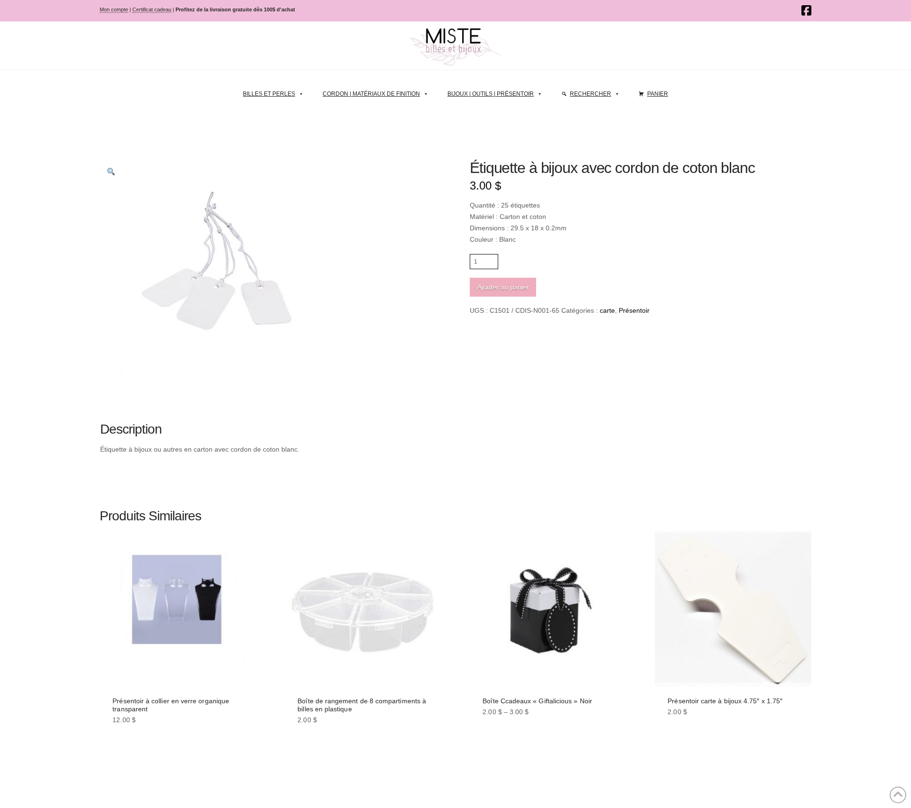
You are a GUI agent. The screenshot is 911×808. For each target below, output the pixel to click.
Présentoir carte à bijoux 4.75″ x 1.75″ (725, 701)
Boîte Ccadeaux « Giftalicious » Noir (537, 701)
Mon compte (114, 9)
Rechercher (590, 94)
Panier (657, 94)
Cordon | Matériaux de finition (371, 94)
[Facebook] (806, 10)
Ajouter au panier (503, 287)
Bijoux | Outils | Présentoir (490, 94)
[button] (111, 171)
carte (607, 310)
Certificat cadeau (151, 9)
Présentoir (634, 310)
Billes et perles (269, 94)
